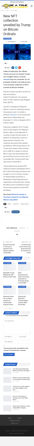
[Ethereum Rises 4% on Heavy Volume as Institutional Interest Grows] (9, 290)
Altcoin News (7, 286)
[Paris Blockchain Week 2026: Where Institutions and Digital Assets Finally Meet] (7, 371)
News (9, 418)
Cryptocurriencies (25, 203)
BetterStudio (21, 433)
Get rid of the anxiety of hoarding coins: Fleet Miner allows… (20, 398)
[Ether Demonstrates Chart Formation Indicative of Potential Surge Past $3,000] (24, 266)
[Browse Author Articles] (17, 221)
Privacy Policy (15, 420)
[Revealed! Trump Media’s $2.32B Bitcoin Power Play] (9, 266)
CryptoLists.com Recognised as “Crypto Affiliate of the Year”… (21, 388)
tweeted (6, 79)
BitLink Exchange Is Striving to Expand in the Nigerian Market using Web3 (15, 197)
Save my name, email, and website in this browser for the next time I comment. (16, 349)
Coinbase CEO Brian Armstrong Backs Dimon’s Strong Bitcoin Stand (25, 249)
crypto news (15, 203)
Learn (19, 418)
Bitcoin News (7, 38)
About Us (14, 423)
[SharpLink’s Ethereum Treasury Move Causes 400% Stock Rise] (24, 290)
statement (13, 115)
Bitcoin (9, 203)
